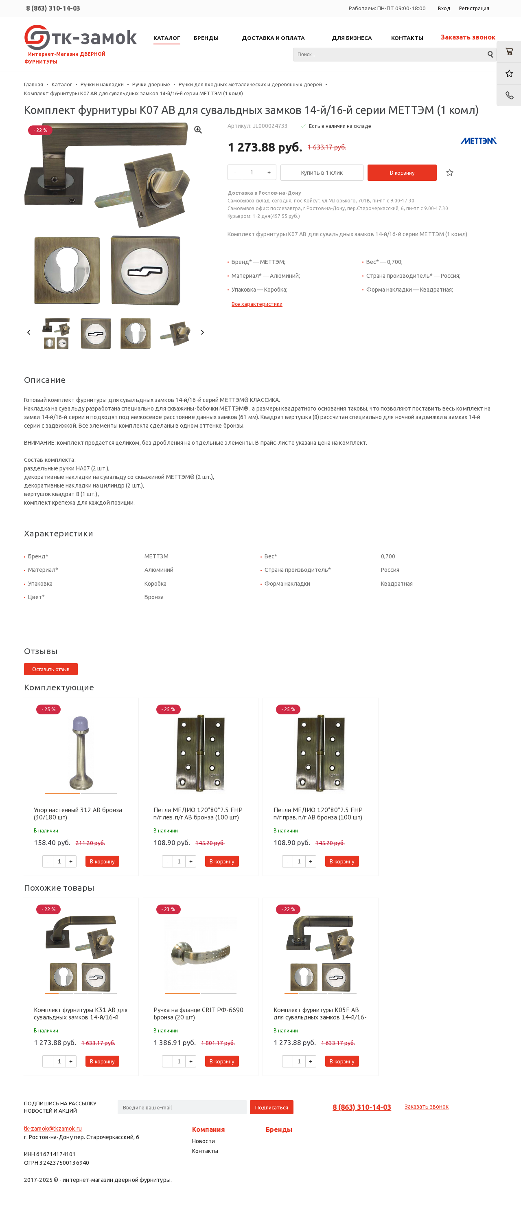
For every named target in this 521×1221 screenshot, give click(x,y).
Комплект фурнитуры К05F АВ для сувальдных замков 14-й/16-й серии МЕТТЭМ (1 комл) (320, 1013)
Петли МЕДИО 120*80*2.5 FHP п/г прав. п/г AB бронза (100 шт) (318, 813)
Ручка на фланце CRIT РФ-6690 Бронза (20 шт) (198, 1013)
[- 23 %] (200, 954)
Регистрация (474, 8)
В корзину (402, 172)
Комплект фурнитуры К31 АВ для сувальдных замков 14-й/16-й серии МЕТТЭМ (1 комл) (80, 1013)
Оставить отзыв (51, 669)
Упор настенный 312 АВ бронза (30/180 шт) (78, 813)
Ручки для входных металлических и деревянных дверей (250, 84)
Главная (33, 84)
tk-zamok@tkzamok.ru (53, 1128)
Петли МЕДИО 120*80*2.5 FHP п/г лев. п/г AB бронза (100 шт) (197, 813)
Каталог (62, 84)
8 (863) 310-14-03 (53, 8)
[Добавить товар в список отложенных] (450, 173)
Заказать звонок (468, 37)
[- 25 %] (80, 754)
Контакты (205, 1151)
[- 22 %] (80, 954)
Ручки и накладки (102, 84)
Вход (444, 8)
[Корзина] (509, 52)
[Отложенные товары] (509, 73)
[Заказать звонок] (509, 95)
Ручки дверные (151, 84)
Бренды (279, 1129)
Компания (208, 1129)
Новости (203, 1141)
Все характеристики (257, 304)
